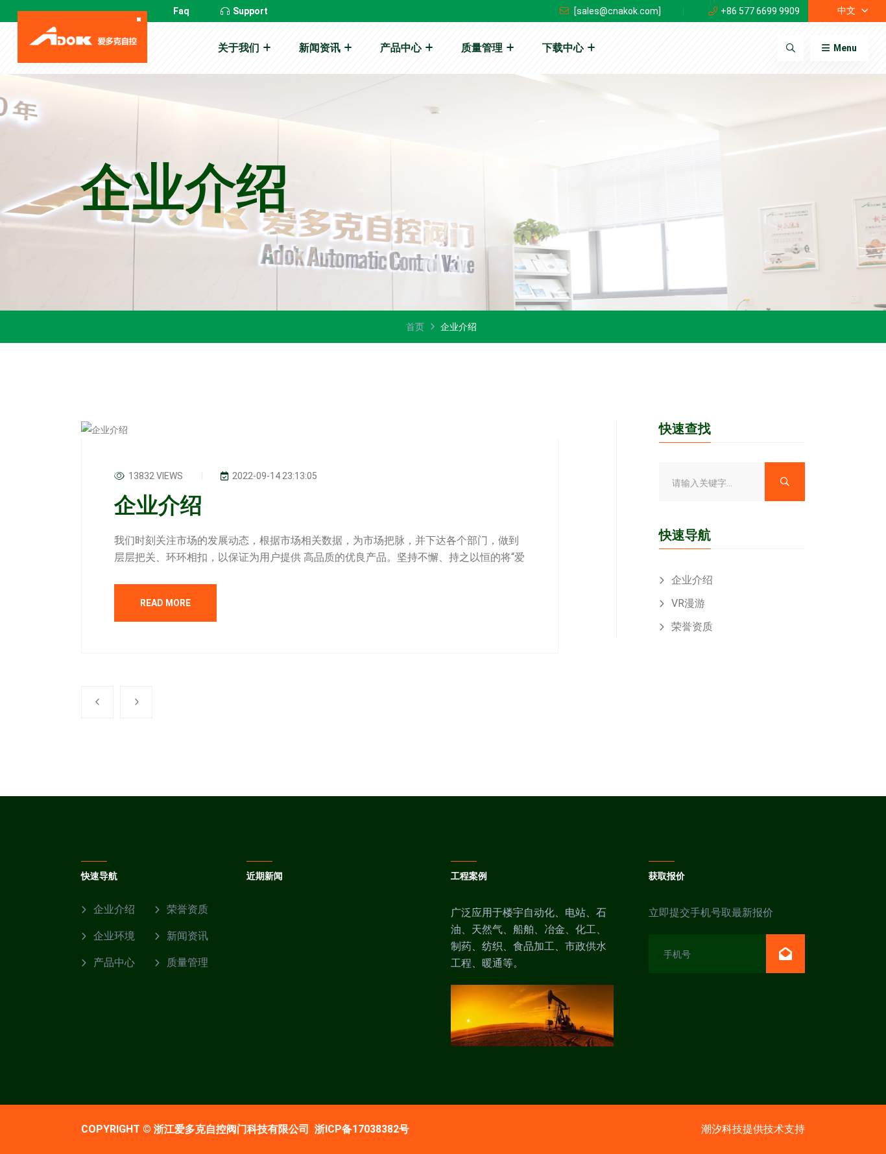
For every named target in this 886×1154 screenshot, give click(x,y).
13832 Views (154, 476)
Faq (181, 11)
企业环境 (114, 936)
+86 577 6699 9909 (760, 11)
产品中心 (401, 47)
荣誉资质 (692, 626)
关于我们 (238, 47)
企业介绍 (158, 505)
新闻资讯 (320, 47)
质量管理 (482, 47)
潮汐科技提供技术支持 (753, 1129)
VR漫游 (688, 603)
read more (165, 603)
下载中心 (563, 47)
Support (250, 11)
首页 (415, 327)
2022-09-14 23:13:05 (273, 476)
